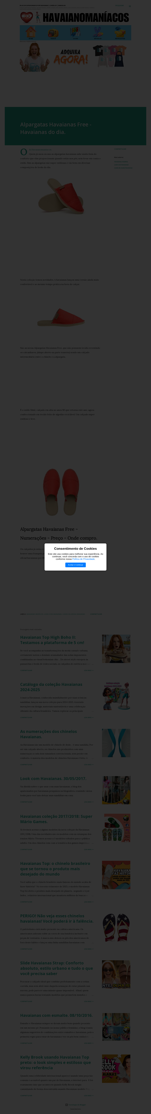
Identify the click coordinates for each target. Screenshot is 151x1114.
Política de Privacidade (83, 559)
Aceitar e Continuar (75, 565)
